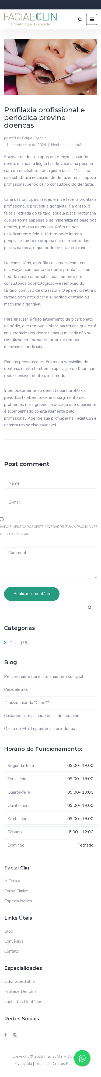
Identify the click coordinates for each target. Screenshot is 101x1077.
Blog (8, 931)
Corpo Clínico (16, 891)
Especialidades (18, 901)
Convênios (13, 941)
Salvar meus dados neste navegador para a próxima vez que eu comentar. (48, 530)
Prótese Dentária (20, 991)
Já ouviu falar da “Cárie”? (26, 703)
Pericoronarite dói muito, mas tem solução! (43, 677)
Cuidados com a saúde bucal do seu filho (41, 716)
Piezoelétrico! (16, 689)
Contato (11, 951)
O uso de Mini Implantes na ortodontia (39, 729)
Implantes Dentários (23, 1002)
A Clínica (12, 881)
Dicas (14, 643)
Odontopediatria (19, 981)
